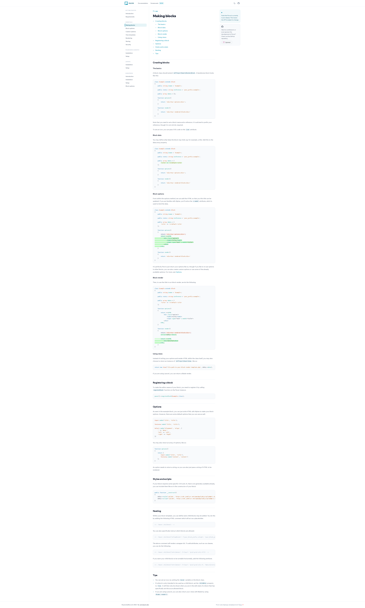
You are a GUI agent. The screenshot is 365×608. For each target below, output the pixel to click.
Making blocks (130, 25)
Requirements (130, 17)
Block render (162, 34)
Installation (129, 53)
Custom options (131, 31)
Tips (156, 53)
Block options (130, 28)
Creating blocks (161, 21)
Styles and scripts (161, 47)
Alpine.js (225, 605)
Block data (161, 27)
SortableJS (232, 605)
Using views (162, 37)
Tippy (240, 605)
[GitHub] (238, 3)
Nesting (158, 50)
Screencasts (157, 3)
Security (128, 44)
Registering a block (162, 40)
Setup (127, 56)
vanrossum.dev (144, 605)
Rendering (129, 38)
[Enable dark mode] (234, 3)
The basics (161, 24)
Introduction (129, 13)
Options (158, 44)
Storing (128, 41)
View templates (130, 35)
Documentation (143, 3)
